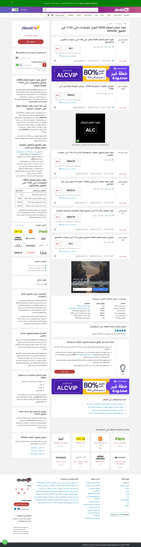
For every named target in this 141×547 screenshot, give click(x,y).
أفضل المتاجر (41, 225)
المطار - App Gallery (36, 453)
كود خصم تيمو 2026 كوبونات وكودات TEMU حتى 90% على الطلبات (57, 485)
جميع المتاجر (117, 15)
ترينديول (61, 465)
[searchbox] (73, 10)
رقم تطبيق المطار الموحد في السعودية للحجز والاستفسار (106, 413)
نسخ (57, 48)
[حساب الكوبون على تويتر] (22, 489)
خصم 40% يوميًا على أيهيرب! (88, 3)
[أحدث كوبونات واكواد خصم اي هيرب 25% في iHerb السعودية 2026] (120, 438)
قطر (128, 497)
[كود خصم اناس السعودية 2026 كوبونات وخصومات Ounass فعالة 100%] (80, 457)
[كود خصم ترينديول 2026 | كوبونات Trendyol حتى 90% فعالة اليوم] (61, 457)
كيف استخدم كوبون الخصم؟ (91, 504)
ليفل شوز (60, 446)
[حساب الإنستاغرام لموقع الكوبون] (27, 489)
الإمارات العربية (124, 485)
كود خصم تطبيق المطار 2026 (85, 354)
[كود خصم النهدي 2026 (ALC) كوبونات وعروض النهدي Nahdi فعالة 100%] (18, 245)
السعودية (126, 483)
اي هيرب (120, 446)
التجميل (79, 15)
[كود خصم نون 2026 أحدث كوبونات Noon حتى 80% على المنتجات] (80, 438)
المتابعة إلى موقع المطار (68, 56)
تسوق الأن (30, 41)
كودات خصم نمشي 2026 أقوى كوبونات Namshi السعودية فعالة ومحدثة (56, 497)
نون (81, 446)
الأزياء (96, 15)
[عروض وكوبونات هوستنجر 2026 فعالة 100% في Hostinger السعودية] (120, 457)
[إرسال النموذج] (44, 65)
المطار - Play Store (36, 450)
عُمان (127, 494)
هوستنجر (120, 467)
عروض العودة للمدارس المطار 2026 (79, 308)
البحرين (127, 491)
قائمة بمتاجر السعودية (93, 483)
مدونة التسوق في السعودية (94, 489)
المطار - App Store (36, 447)
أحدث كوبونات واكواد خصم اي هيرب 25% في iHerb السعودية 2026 (57, 483)
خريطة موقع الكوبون (93, 494)
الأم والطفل (87, 15)
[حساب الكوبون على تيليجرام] (18, 493)
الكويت (127, 488)
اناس (80, 467)
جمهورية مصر (125, 500)
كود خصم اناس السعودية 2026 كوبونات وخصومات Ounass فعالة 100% (56, 500)
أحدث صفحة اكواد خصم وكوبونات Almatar (29, 153)
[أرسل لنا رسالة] (5, 542)
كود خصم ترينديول (94, 507)
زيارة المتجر (64, 371)
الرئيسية (126, 15)
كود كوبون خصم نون (93, 510)
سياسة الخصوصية (94, 502)
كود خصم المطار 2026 (83, 306)
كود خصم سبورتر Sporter (92, 518)
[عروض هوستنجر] (90, 73)
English (24, 10)
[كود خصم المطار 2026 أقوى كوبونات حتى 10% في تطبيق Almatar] (90, 128)
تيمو (100, 448)
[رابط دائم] (113, 61)
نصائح (102, 15)
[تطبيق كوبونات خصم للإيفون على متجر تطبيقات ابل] (48, 15)
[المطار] (30, 27)
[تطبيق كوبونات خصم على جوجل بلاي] (52, 15)
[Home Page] (122, 9)
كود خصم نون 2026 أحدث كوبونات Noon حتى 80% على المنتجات (58, 488)
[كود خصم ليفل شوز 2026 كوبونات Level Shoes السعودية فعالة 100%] (61, 438)
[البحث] (45, 10)
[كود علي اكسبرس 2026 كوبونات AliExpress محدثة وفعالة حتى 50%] (30, 252)
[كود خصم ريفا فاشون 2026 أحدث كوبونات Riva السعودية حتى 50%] (43, 252)
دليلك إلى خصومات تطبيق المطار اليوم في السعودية (107, 410)
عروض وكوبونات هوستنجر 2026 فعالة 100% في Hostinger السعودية (57, 494)
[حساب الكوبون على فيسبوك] (16, 489)
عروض (109, 15)
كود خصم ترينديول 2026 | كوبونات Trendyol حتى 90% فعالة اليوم (58, 503)
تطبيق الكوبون (59, 15)
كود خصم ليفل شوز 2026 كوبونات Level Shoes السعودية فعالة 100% (57, 491)
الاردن (127, 503)
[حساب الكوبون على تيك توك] (24, 493)
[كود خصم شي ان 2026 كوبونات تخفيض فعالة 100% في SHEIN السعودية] (18, 252)
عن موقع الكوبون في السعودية (93, 497)
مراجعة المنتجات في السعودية (94, 514)
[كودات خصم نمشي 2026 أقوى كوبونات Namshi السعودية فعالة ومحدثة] (100, 457)
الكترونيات (70, 15)
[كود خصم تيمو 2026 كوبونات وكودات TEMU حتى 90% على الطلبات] (100, 438)
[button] (12, 2)
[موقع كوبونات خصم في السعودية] (125, 24)
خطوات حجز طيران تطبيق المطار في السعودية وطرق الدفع (105, 407)
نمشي (100, 465)
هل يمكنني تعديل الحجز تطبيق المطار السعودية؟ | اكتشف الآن (104, 404)
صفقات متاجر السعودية (93, 485)
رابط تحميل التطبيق (21, 504)
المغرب (127, 505)
